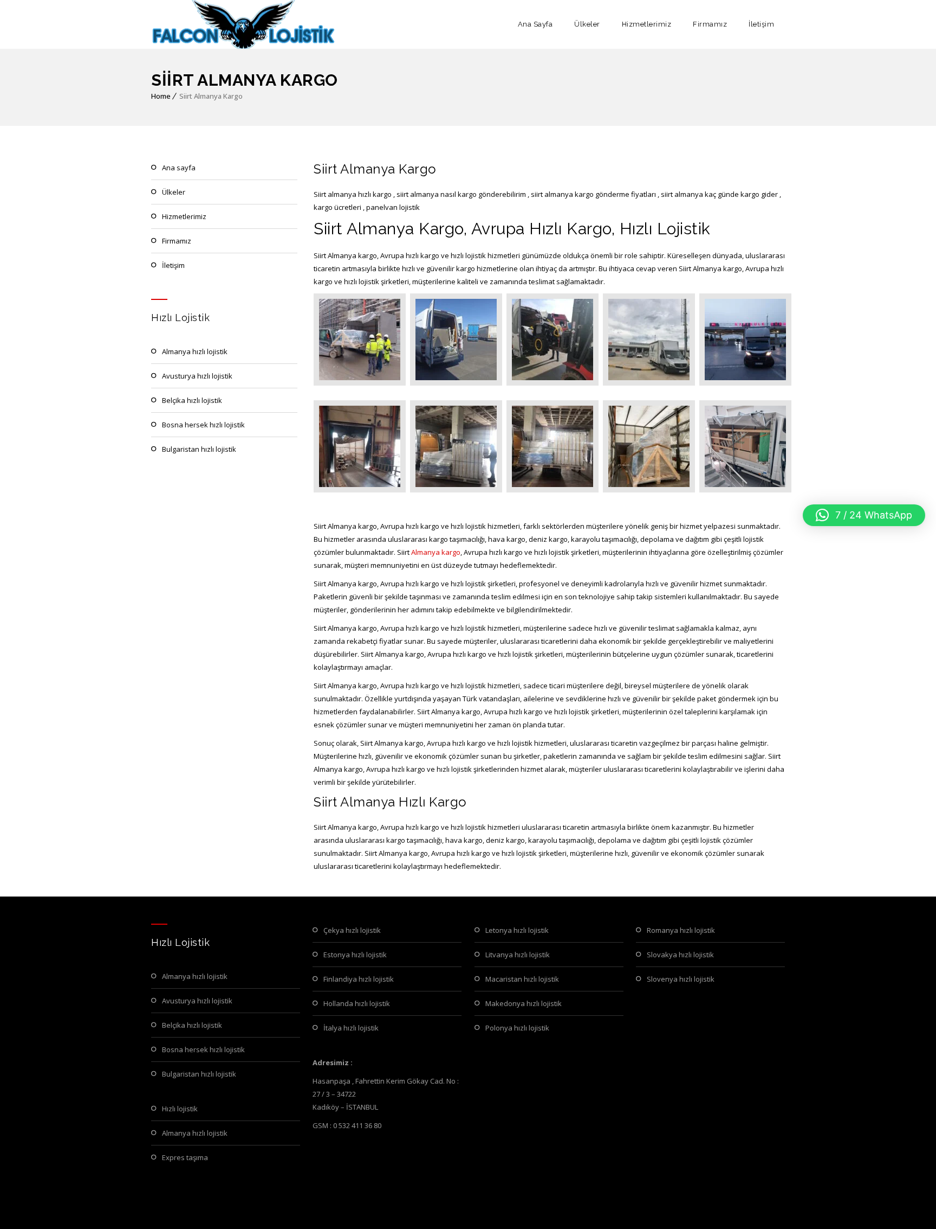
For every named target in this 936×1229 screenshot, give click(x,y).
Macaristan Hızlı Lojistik (522, 979)
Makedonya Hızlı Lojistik (523, 1003)
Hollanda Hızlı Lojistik (356, 1003)
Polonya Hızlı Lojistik (517, 1028)
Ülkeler (587, 24)
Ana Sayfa (535, 24)
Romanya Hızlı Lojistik (681, 930)
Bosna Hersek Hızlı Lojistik (203, 425)
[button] (864, 515)
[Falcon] (244, 24)
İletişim (761, 24)
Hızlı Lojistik (180, 1108)
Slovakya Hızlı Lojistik (680, 954)
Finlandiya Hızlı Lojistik (358, 979)
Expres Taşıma (185, 1157)
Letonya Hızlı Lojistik (517, 930)
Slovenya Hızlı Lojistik (680, 979)
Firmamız (710, 24)
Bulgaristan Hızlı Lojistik (199, 449)
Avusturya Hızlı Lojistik (197, 376)
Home (161, 96)
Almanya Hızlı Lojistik (194, 351)
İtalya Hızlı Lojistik (351, 1028)
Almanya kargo (435, 552)
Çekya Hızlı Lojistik (352, 930)
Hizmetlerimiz (647, 24)
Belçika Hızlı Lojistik (192, 400)
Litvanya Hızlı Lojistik (517, 954)
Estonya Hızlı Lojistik (355, 954)
